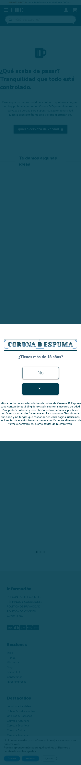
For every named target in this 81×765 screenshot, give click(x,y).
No (40, 373)
